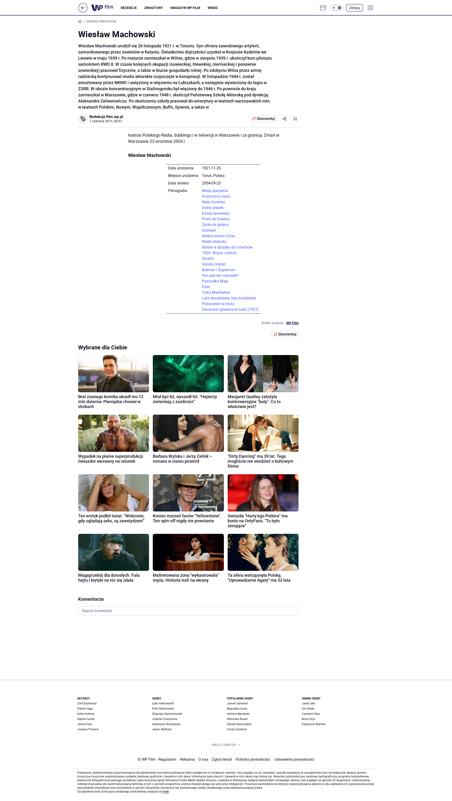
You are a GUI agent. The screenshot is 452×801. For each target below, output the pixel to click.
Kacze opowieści (216, 213)
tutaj (166, 791)
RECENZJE (129, 8)
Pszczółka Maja (215, 281)
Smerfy (208, 258)
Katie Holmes (85, 713)
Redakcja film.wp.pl (106, 116)
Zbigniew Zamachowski (167, 713)
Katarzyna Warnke (313, 724)
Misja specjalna (215, 190)
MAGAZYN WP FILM (185, 8)
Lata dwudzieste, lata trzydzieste (229, 298)
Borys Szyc (308, 719)
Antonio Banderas (238, 713)
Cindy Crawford (237, 729)
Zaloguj (354, 8)
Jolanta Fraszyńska (164, 719)
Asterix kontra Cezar (218, 236)
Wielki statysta (214, 241)
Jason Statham (162, 729)
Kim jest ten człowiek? (220, 275)
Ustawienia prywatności (293, 759)
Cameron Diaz (311, 713)
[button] (336, 8)
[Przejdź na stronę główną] (83, 11)
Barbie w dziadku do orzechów (227, 247)
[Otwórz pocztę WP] (323, 8)
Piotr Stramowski (163, 708)
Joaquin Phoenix (88, 729)
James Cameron (237, 703)
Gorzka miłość (214, 264)
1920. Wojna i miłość (219, 253)
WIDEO (213, 8)
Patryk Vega (85, 708)
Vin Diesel (308, 708)
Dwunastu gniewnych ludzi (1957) (230, 309)
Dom (206, 287)
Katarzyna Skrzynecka (166, 724)
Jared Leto (308, 703)
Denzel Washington (239, 724)
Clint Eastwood (87, 703)
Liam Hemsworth (163, 703)
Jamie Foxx (84, 724)
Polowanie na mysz (218, 304)
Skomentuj (266, 118)
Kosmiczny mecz (216, 196)
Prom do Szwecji (216, 219)
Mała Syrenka (213, 202)
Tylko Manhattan (216, 292)
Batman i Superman (218, 270)
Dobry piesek (212, 207)
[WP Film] (106, 8)
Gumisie (209, 230)
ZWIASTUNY (153, 8)
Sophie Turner (86, 719)
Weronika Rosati (237, 719)
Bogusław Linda (237, 708)
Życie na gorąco (215, 224)
